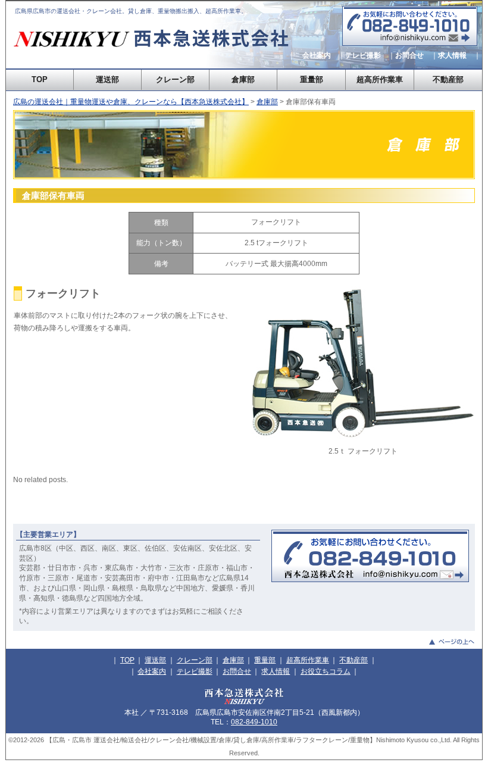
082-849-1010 (254, 722)
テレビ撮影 (363, 55)
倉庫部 (243, 79)
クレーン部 (175, 79)
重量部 (311, 79)
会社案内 (316, 55)
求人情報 (452, 55)
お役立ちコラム (326, 671)
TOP (40, 79)
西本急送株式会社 (152, 53)
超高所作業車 (379, 79)
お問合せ (409, 55)
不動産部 (448, 79)
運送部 (107, 79)
